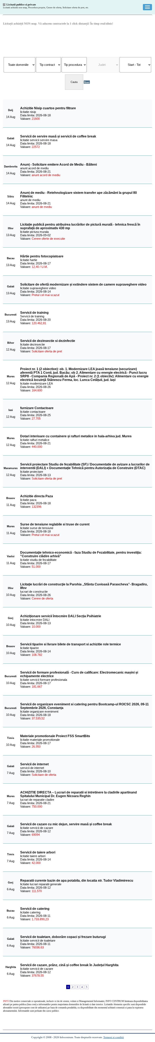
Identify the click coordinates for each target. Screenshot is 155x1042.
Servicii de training (34, 312)
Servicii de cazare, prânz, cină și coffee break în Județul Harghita (69, 965)
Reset (86, 82)
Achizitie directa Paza (36, 496)
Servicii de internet (34, 764)
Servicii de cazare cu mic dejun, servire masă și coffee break (66, 824)
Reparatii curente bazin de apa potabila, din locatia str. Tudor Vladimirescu (76, 880)
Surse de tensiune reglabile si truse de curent (54, 524)
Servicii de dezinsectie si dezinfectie (47, 341)
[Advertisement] (77, 41)
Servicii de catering (34, 908)
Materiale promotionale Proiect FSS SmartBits (55, 736)
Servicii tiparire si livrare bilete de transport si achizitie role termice (70, 644)
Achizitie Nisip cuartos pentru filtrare (48, 108)
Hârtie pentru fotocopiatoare (41, 256)
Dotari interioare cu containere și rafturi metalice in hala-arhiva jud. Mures (76, 436)
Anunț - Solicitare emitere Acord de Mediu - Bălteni (58, 164)
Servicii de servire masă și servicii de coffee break (58, 136)
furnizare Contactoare (36, 408)
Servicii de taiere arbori (37, 852)
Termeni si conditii (113, 1037)
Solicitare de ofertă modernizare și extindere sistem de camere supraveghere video (83, 284)
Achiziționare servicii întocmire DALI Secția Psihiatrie (60, 616)
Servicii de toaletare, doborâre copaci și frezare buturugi (63, 937)
